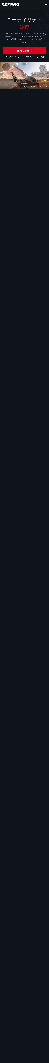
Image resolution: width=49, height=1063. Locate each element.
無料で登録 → (24, 50)
